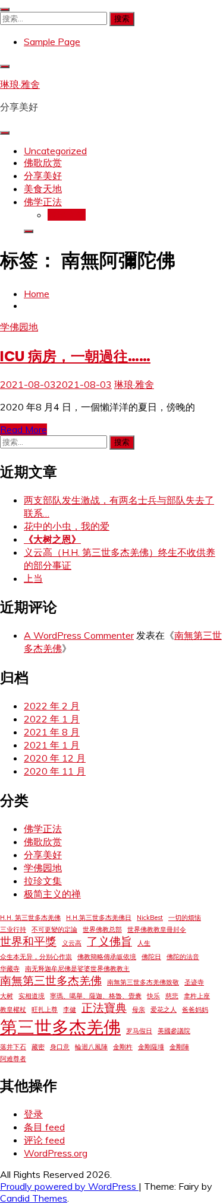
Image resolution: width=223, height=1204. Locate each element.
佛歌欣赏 (43, 162)
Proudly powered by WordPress (69, 1186)
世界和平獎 (28, 941)
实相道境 (31, 996)
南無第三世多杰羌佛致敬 (143, 982)
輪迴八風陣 (91, 1047)
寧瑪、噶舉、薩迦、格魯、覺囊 (96, 996)
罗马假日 (139, 1031)
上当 (33, 578)
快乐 (153, 996)
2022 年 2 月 (52, 706)
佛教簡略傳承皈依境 (106, 957)
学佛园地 (19, 327)
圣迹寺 (194, 982)
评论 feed (44, 1140)
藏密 (38, 1047)
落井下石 (13, 1047)
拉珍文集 (67, 215)
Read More (23, 429)
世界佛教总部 (102, 929)
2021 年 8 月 (52, 732)
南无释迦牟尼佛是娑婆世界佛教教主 (77, 968)
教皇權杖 (13, 1009)
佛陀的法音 (183, 957)
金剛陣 (179, 1047)
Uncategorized (55, 151)
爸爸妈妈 (195, 1009)
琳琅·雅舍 (20, 84)
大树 (6, 996)
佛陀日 (151, 957)
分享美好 (43, 175)
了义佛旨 (109, 941)
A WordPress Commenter (79, 635)
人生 (143, 943)
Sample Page (52, 41)
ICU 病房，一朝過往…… (75, 356)
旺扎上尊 (45, 1009)
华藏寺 (10, 968)
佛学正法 (43, 202)
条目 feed (44, 1127)
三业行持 (13, 929)
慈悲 (171, 996)
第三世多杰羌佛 (60, 1026)
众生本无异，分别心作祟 (36, 957)
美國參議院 (174, 1031)
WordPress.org (55, 1153)
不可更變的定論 (54, 929)
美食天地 (43, 189)
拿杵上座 (197, 996)
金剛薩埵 (151, 1047)
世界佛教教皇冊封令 (156, 929)
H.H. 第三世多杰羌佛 (30, 917)
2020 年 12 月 (55, 758)
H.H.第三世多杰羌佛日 (98, 917)
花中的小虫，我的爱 (66, 526)
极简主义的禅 (52, 894)
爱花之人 (163, 1009)
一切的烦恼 (184, 917)
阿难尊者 (13, 1059)
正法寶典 (104, 1008)
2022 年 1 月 (52, 719)
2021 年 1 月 (52, 745)
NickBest (150, 917)
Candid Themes (33, 1198)
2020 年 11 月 (55, 771)
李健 (69, 1009)
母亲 (138, 1009)
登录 (33, 1114)
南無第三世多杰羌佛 (51, 980)
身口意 (60, 1047)
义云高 (71, 943)
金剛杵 (123, 1047)
